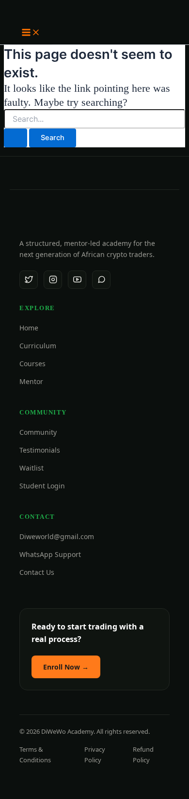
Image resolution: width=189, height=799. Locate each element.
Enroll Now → (66, 666)
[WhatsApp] (101, 280)
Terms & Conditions (35, 754)
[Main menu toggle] (31, 33)
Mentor (31, 381)
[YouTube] (77, 280)
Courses (32, 363)
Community (38, 432)
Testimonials (39, 450)
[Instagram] (53, 280)
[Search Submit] (15, 137)
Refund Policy (143, 754)
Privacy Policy (94, 754)
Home (28, 327)
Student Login (42, 485)
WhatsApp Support (50, 554)
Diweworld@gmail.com (56, 536)
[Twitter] (28, 280)
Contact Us (36, 572)
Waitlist (31, 467)
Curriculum (37, 345)
